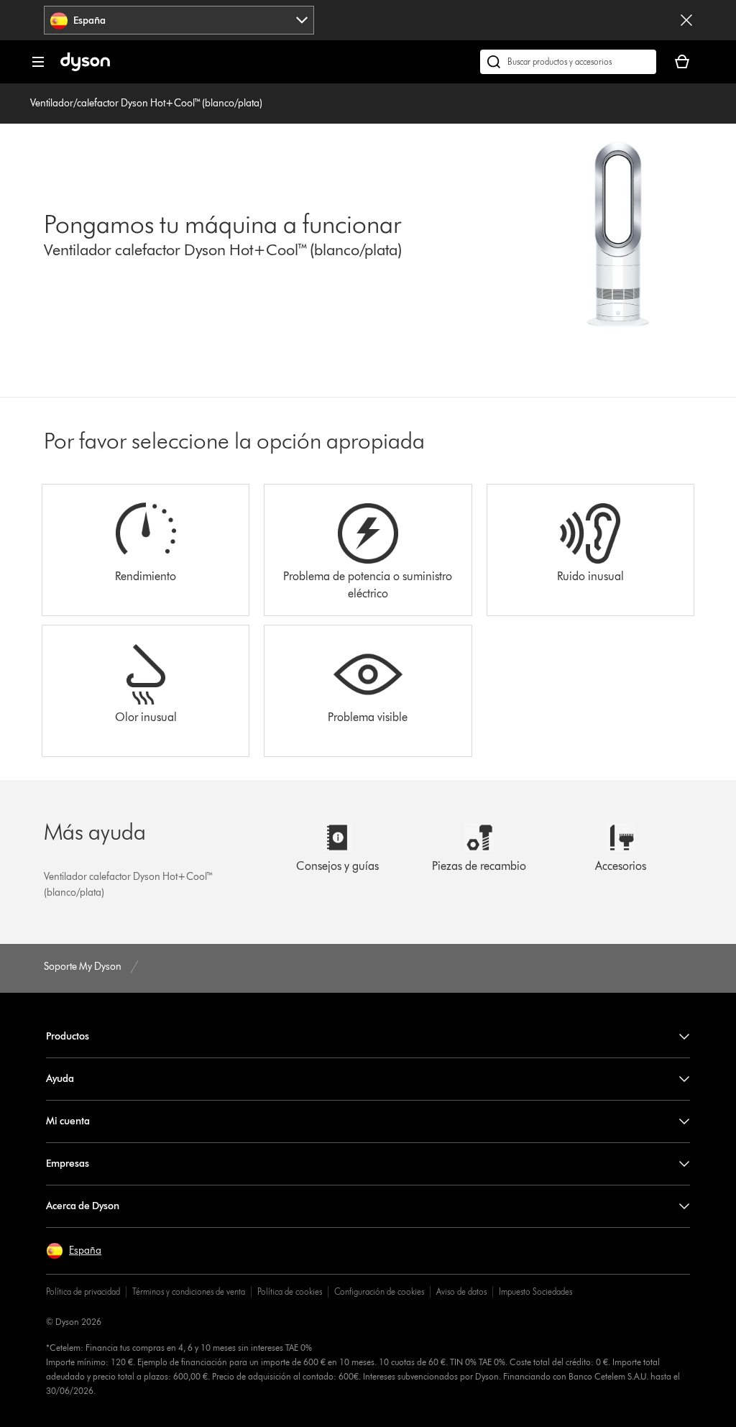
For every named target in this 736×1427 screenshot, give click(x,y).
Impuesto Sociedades (535, 1291)
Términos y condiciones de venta (188, 1291)
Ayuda (60, 1079)
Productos (67, 1036)
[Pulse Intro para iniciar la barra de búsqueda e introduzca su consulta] (568, 62)
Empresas (67, 1163)
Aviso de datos (461, 1291)
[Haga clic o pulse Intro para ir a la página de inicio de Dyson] (85, 68)
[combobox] (179, 20)
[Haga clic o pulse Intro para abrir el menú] (38, 61)
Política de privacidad (83, 1291)
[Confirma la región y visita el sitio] (686, 20)
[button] (73, 1251)
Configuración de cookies (379, 1291)
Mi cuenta (68, 1121)
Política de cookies (289, 1291)
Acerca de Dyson (82, 1206)
